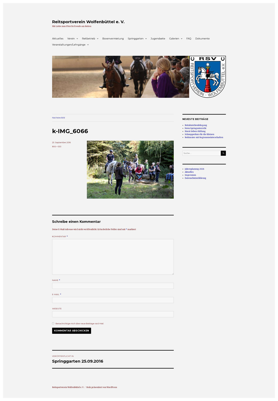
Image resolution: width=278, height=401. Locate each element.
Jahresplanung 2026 (194, 169)
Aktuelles (57, 38)
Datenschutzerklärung (195, 178)
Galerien (174, 38)
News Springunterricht (195, 128)
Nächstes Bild (58, 117)
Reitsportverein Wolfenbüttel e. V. (88, 21)
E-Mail (56, 294)
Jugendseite (158, 38)
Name (56, 280)
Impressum (190, 175)
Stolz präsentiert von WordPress (101, 387)
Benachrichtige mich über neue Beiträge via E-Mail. (80, 323)
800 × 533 (56, 146)
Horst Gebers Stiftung (195, 131)
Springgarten (135, 38)
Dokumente (202, 38)
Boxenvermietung (113, 38)
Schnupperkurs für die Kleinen (199, 134)
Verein (71, 38)
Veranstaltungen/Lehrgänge (68, 44)
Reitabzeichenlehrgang (196, 125)
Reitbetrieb (88, 38)
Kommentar (60, 236)
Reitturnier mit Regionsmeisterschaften (204, 137)
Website (57, 308)
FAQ (188, 38)
